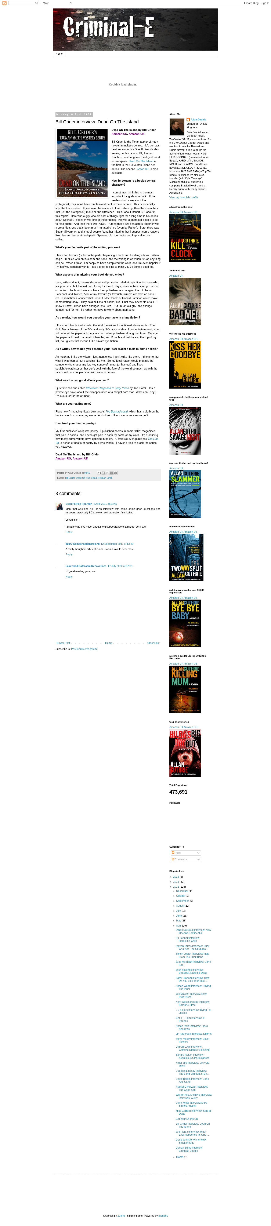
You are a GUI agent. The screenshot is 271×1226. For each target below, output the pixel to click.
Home (59, 53)
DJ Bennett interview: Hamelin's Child (188, 939)
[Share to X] (107, 473)
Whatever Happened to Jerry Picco (107, 388)
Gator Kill (142, 169)
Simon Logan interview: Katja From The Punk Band (192, 955)
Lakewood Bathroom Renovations (86, 566)
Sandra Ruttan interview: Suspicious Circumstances (192, 1056)
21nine (122, 1215)
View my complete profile (183, 197)
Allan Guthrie (198, 119)
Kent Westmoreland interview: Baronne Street (193, 1003)
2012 (176, 881)
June (179, 915)
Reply (69, 532)
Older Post (153, 642)
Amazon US (190, 212)
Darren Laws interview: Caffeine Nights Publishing (193, 1048)
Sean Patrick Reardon (79, 503)
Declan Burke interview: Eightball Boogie (189, 1149)
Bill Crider (70, 478)
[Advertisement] (136, 1190)
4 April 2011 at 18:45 (105, 503)
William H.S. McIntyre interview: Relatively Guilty (194, 1096)
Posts (177, 852)
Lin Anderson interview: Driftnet (194, 1033)
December (182, 891)
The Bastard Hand (116, 411)
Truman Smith (105, 478)
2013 (176, 876)
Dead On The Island (141, 161)
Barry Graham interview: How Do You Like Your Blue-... (192, 979)
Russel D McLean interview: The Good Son (192, 1088)
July (178, 910)
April (179, 925)
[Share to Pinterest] (115, 473)
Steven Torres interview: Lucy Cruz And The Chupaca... (192, 947)
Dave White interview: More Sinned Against (191, 1104)
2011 (176, 886)
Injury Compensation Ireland (83, 543)
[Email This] (99, 473)
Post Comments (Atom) (84, 649)
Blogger (162, 1215)
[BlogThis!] (103, 473)
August (180, 905)
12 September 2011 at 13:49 (117, 543)
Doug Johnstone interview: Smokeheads (191, 1141)
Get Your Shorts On (187, 1118)
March (180, 1157)
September (182, 900)
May (179, 920)
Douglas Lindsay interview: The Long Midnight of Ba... (192, 1072)
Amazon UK (176, 212)
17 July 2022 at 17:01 (120, 566)
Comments (180, 859)
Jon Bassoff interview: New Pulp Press (191, 995)
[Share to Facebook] (111, 473)
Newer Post (63, 642)
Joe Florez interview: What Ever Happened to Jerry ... (192, 1133)
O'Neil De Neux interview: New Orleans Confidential (193, 931)
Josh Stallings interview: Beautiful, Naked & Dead (191, 971)
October (181, 895)
